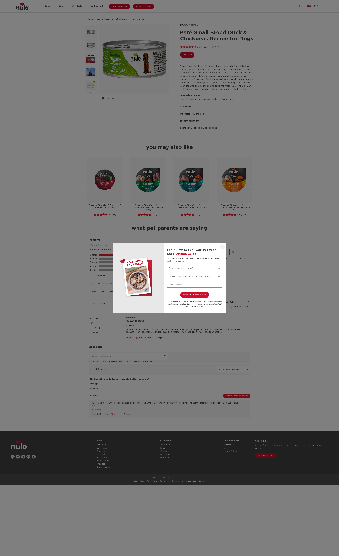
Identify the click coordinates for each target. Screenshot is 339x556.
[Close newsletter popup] (222, 247)
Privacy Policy (197, 306)
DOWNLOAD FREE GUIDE (194, 295)
